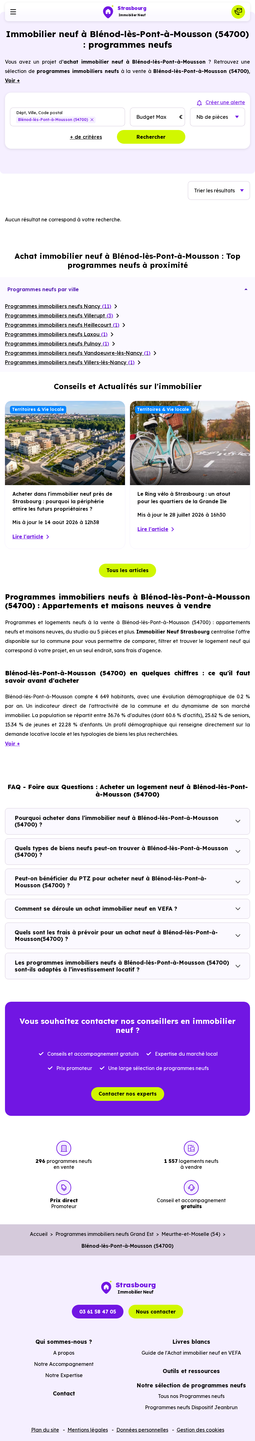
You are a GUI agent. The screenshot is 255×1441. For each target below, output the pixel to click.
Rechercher (151, 137)
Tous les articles (127, 570)
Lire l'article (27, 536)
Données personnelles (142, 1430)
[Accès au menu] (13, 12)
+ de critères (86, 137)
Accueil (39, 1234)
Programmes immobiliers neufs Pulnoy (57, 343)
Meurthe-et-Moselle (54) (190, 1234)
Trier (214, 190)
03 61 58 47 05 (97, 1311)
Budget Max (151, 117)
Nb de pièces (212, 117)
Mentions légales (87, 1430)
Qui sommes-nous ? (63, 1341)
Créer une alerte (225, 102)
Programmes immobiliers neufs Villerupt (59, 315)
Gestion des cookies (200, 1430)
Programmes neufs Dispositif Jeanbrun (191, 1407)
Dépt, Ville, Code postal (39, 112)
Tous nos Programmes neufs (191, 1396)
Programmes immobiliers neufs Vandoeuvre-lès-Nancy (78, 353)
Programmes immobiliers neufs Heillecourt (62, 325)
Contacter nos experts (128, 1094)
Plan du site (45, 1430)
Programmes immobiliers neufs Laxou (56, 334)
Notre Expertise (64, 1375)
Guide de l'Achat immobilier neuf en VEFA (191, 1353)
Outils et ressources (191, 1371)
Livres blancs (191, 1341)
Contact (64, 1393)
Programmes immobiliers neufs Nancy (58, 306)
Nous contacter (156, 1311)
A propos (63, 1353)
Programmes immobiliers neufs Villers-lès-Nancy (70, 362)
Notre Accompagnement (64, 1364)
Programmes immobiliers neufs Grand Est (104, 1234)
